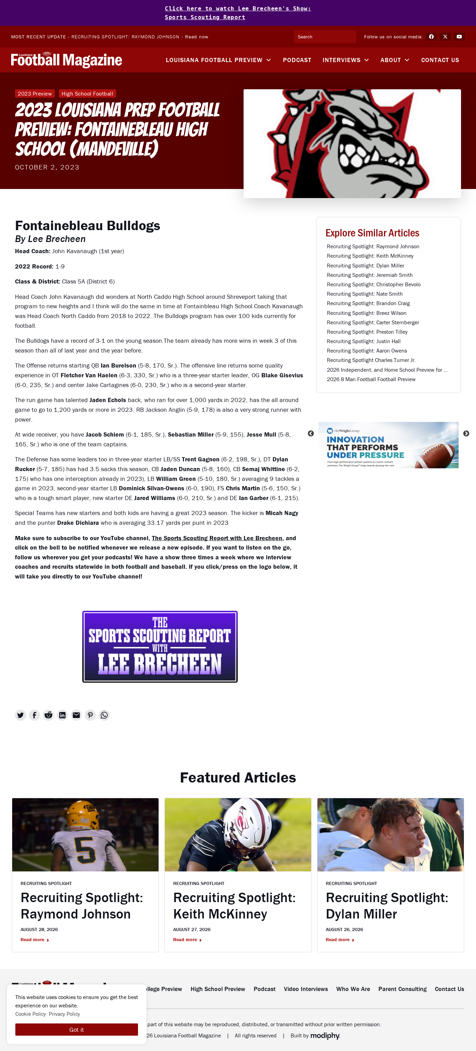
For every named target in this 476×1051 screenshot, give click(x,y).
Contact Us (440, 60)
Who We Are (353, 989)
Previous (310, 433)
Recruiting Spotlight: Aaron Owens (367, 350)
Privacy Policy (64, 1013)
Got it (76, 1030)
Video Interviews (306, 989)
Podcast (297, 60)
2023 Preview (35, 93)
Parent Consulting (402, 989)
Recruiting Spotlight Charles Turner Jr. (371, 359)
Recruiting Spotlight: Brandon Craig (368, 303)
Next (466, 433)
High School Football (87, 93)
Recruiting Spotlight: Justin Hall (364, 341)
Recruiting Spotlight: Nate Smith (365, 293)
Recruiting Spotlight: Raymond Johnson (125, 36)
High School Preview (218, 989)
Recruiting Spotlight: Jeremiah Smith (370, 274)
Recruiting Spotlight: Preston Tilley (367, 331)
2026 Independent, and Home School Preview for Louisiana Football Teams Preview (389, 369)
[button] (218, 60)
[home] (66, 60)
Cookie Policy (30, 1013)
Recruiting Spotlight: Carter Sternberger (373, 322)
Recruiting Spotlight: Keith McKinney (370, 255)
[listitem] (388, 433)
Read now (196, 36)
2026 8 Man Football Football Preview (371, 379)
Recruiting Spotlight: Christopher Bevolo (374, 284)
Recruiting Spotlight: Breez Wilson (367, 312)
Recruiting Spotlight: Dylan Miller (365, 265)
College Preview (161, 989)
